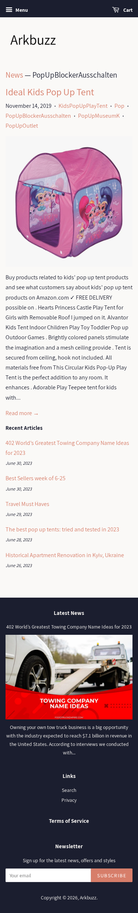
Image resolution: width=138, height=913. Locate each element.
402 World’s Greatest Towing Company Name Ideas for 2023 (69, 626)
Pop (119, 106)
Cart (127, 10)
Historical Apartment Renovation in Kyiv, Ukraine (65, 555)
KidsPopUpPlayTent (83, 106)
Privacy (69, 800)
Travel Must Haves (27, 504)
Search (69, 790)
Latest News (69, 612)
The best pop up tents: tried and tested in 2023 (62, 529)
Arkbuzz (88, 897)
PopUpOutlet (22, 126)
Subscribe (111, 875)
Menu (21, 10)
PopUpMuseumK (99, 116)
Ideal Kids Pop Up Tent (50, 91)
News (14, 75)
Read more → (22, 413)
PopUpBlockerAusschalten (38, 116)
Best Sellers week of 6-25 (36, 478)
